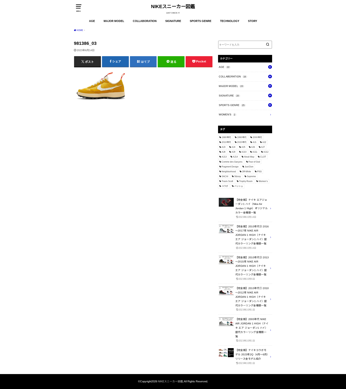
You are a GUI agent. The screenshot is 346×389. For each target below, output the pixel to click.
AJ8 (223, 152)
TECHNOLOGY (229, 21)
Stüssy (237, 176)
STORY (252, 21)
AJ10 (244, 152)
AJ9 (233, 152)
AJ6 (253, 147)
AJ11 (254, 152)
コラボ (225, 186)
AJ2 (264, 142)
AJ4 (233, 147)
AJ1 (254, 142)
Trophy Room (245, 181)
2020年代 (242, 142)
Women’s (263, 181)
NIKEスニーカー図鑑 (173, 6)
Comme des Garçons (232, 162)
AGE (92, 21)
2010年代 (226, 142)
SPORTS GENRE (200, 21)
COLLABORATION (145, 21)
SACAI (225, 176)
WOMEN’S (227, 114)
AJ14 (235, 157)
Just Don (249, 166)
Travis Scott (227, 181)
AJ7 (263, 147)
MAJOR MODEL (114, 21)
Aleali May (249, 157)
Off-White (246, 171)
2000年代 (257, 137)
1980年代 (226, 137)
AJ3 (223, 147)
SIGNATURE (173, 21)
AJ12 (266, 152)
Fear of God (254, 162)
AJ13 (224, 157)
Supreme (251, 176)
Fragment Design (230, 166)
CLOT (263, 157)
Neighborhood (229, 171)
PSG (259, 171)
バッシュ (238, 186)
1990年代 (242, 137)
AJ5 (243, 147)
